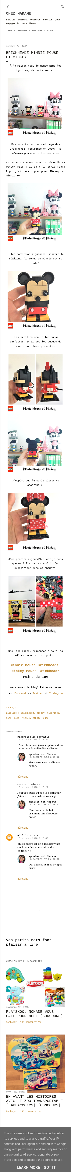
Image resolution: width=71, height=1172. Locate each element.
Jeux (9, 30)
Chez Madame (18, 13)
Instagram (56, 693)
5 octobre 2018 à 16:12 (44, 757)
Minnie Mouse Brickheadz (36, 665)
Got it (50, 1167)
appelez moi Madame (42, 754)
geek (8, 718)
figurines (53, 713)
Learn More (28, 1167)
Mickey (26, 718)
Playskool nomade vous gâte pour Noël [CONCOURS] (34, 1014)
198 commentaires (30, 1022)
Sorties (37, 30)
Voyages (22, 30)
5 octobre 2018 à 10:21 (33, 787)
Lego (16, 718)
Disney (40, 713)
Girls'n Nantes (28, 835)
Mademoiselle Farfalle (33, 736)
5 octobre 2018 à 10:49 (33, 838)
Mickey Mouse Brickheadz (35, 671)
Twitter (38, 693)
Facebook (20, 693)
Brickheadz (27, 713)
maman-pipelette (28, 784)
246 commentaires (30, 1111)
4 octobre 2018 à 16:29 (33, 739)
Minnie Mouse (40, 718)
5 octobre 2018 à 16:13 (44, 859)
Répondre (22, 777)
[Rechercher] (62, 6)
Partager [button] (11, 707)
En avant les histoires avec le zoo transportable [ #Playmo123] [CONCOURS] (34, 1101)
